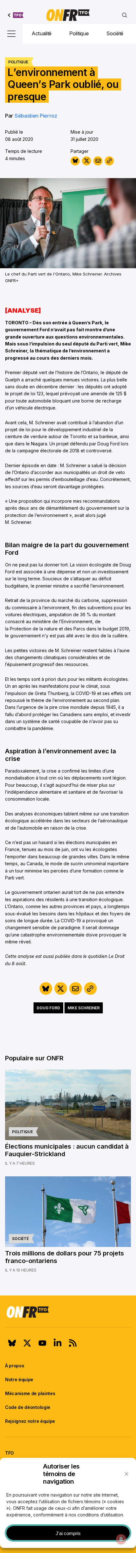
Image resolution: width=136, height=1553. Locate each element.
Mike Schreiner (84, 1007)
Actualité (42, 33)
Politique (79, 33)
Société (114, 33)
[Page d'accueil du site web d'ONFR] (68, 15)
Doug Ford (48, 1007)
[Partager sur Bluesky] (75, 160)
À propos (14, 1365)
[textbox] (68, 310)
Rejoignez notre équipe (30, 1421)
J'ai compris (68, 1533)
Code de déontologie (27, 1407)
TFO (9, 1453)
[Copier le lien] (109, 160)
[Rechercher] (124, 15)
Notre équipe (19, 1379)
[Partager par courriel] (97, 160)
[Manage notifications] (121, 1539)
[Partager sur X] (86, 160)
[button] (126, 1474)
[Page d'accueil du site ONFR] (68, 1312)
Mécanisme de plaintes (30, 1393)
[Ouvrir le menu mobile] (11, 33)
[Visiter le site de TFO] (15, 15)
